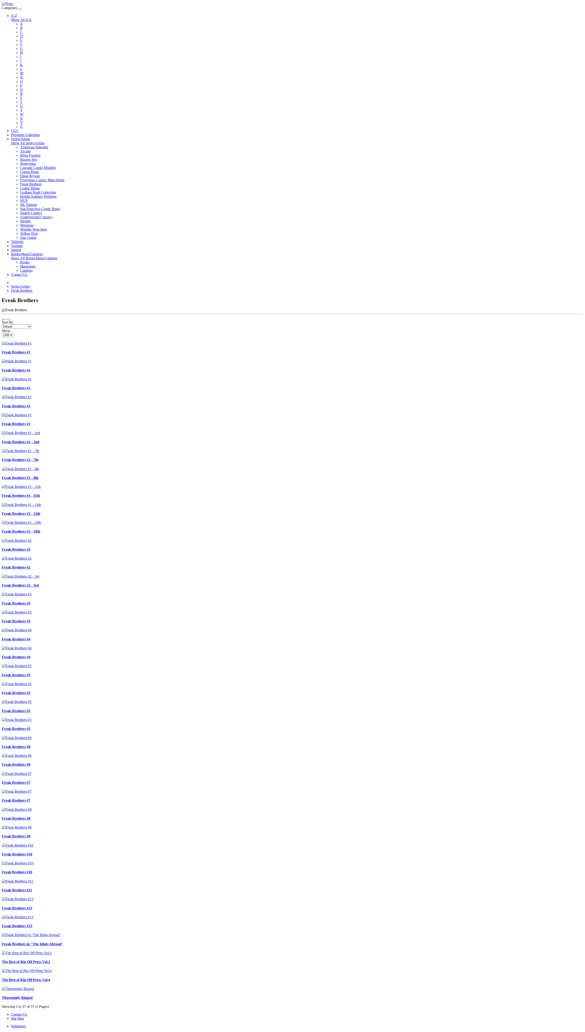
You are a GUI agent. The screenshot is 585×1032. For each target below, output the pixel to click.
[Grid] (8, 319)
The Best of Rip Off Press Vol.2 (26, 962)
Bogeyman (28, 164)
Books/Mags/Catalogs (27, 254)
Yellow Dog (29, 233)
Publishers (18, 1026)
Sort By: (8, 322)
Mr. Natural (28, 205)
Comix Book (29, 172)
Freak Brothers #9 (16, 836)
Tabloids (17, 242)
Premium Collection (25, 135)
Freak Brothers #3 (16, 603)
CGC (15, 131)
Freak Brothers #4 (16, 639)
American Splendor (34, 147)
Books (24, 262)
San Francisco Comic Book (40, 209)
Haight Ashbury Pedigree (38, 196)
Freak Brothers (31, 184)
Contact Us (19, 274)
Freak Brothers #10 (17, 854)
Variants (17, 246)
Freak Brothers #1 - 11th (21, 496)
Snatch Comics (31, 213)
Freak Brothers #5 (16, 675)
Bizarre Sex (28, 159)
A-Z (14, 16)
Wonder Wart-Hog (33, 229)
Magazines (28, 266)
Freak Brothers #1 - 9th (20, 478)
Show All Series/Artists (28, 143)
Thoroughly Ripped (17, 998)
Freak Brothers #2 (16, 549)
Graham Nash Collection (38, 192)
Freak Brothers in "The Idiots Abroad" (32, 944)
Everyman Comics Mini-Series (42, 180)
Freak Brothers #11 (17, 890)
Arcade (25, 151)
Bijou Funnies (30, 155)
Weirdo (25, 221)
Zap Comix (28, 238)
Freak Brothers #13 (17, 908)
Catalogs (26, 270)
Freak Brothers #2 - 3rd (20, 585)
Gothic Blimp (30, 188)
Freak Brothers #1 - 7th (20, 460)
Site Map (17, 1018)
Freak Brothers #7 (16, 783)
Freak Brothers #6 (16, 747)
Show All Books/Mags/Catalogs (34, 258)
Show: (6, 331)
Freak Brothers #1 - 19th (21, 531)
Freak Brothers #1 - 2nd (20, 442)
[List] (3, 319)
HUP (24, 201)
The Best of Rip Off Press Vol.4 (26, 980)
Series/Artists (20, 139)
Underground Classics (36, 217)
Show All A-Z (21, 20)
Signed (16, 250)
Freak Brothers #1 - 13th (21, 514)
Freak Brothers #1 (16, 352)
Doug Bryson (30, 176)
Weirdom (26, 225)
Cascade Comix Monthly (38, 168)
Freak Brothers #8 (16, 818)
